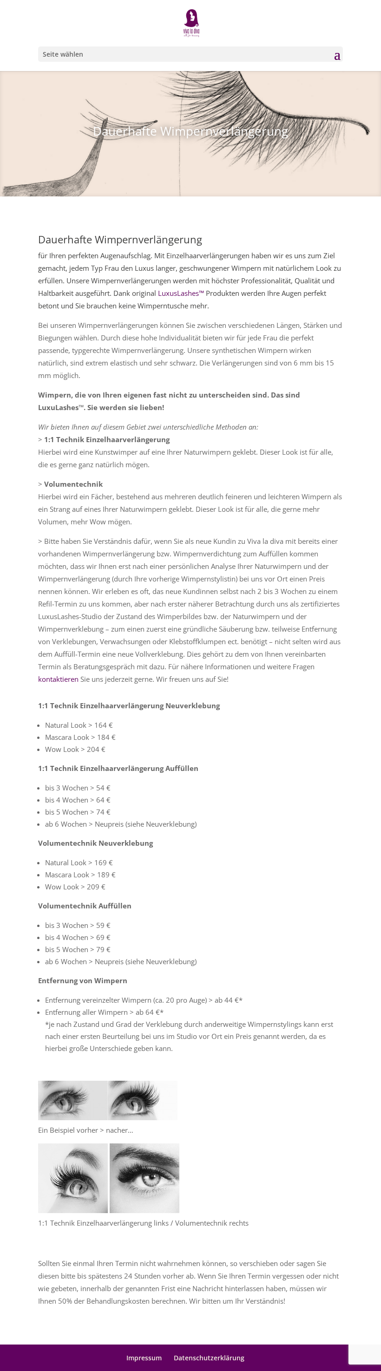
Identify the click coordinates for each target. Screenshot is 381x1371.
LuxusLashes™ (181, 293)
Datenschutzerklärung (209, 1357)
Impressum (144, 1357)
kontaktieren (58, 679)
